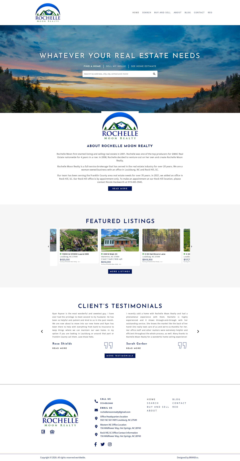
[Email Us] (96, 410)
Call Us (105, 399)
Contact (199, 12)
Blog (188, 12)
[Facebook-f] (96, 444)
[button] (42, 331)
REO (210, 12)
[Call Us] (96, 401)
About (178, 12)
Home (135, 12)
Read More (72, 348)
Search (146, 12)
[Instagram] (110, 444)
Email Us (106, 407)
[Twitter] (103, 444)
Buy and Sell (162, 12)
